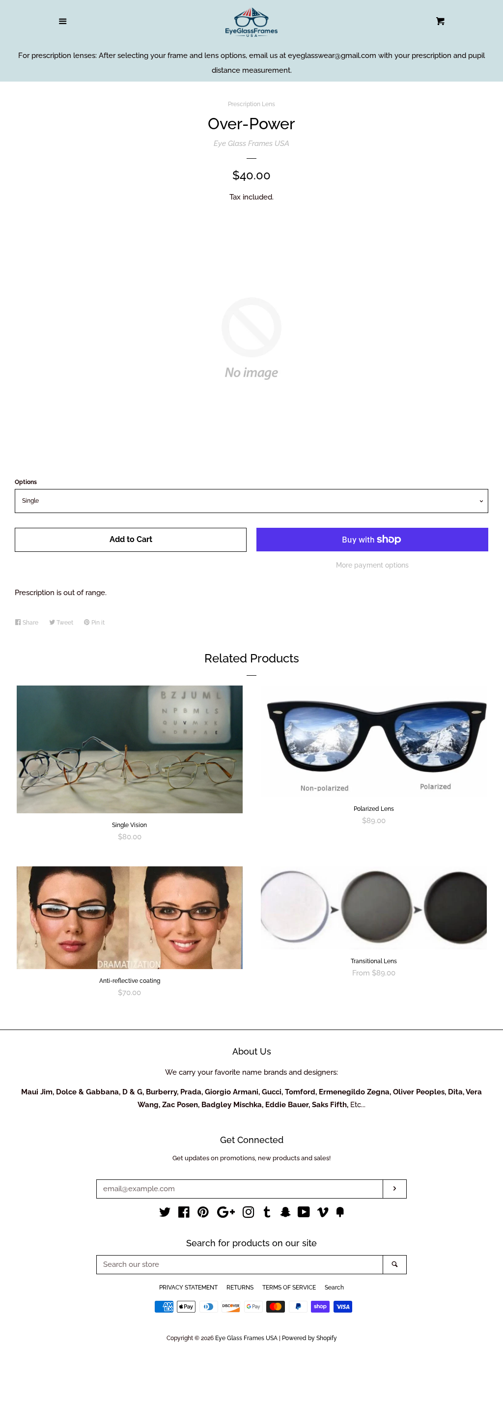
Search (334, 1287)
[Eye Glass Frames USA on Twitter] (165, 1214)
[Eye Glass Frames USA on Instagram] (248, 1214)
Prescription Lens (251, 104)
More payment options (372, 565)
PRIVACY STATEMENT (188, 1287)
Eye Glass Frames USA (251, 143)
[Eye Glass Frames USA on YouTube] (304, 1214)
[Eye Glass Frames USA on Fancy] (339, 1214)
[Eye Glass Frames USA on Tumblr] (267, 1214)
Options (26, 482)
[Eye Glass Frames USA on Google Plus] (226, 1214)
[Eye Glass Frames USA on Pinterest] (203, 1214)
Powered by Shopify (309, 1338)
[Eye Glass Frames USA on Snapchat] (285, 1214)
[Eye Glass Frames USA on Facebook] (184, 1214)
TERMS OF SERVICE (289, 1287)
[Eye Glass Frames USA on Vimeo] (323, 1214)
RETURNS (239, 1287)
